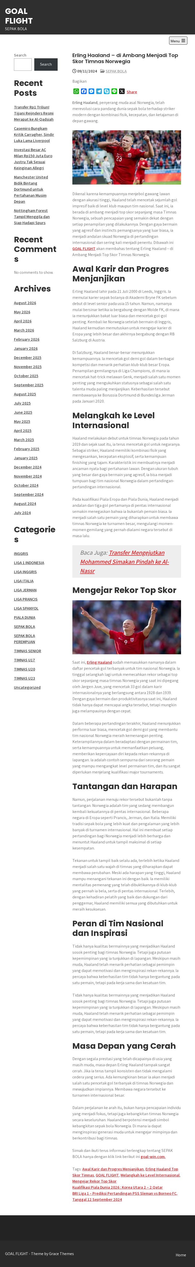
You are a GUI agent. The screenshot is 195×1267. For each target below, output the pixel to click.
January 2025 (26, 458)
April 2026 (22, 321)
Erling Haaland (99, 662)
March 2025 (24, 439)
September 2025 (28, 385)
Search (20, 55)
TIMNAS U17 (24, 660)
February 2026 (26, 339)
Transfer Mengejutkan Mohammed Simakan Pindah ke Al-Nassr (124, 561)
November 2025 (28, 366)
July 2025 (22, 403)
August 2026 (25, 302)
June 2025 (23, 412)
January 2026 (26, 348)
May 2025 (22, 421)
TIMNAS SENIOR (27, 651)
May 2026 (22, 312)
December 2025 (27, 357)
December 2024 (27, 467)
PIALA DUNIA (24, 617)
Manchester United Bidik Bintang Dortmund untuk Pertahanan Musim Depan (31, 189)
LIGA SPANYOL (26, 608)
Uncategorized (27, 687)
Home (181, 1255)
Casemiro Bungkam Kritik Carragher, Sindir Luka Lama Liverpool (34, 134)
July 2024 (22, 512)
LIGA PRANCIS (26, 599)
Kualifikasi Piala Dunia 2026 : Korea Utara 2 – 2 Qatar (117, 1187)
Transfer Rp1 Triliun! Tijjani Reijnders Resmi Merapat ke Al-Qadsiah (34, 113)
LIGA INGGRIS (25, 571)
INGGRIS (21, 553)
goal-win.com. (153, 1156)
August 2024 (25, 503)
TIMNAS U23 (24, 678)
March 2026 (24, 330)
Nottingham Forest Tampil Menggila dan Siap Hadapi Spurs (32, 216)
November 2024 (28, 476)
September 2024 (28, 494)
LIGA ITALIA (24, 581)
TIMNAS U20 (24, 669)
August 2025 (25, 394)
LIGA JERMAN (25, 590)
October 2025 (26, 375)
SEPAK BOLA (116, 71)
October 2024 (26, 485)
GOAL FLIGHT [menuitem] (83, 248)
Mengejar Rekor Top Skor (94, 1181)
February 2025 (26, 448)
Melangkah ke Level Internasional (150, 1175)
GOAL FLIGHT (19, 15)
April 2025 (22, 430)
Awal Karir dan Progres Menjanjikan (113, 1169)
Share (132, 92)
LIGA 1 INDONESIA (29, 562)
